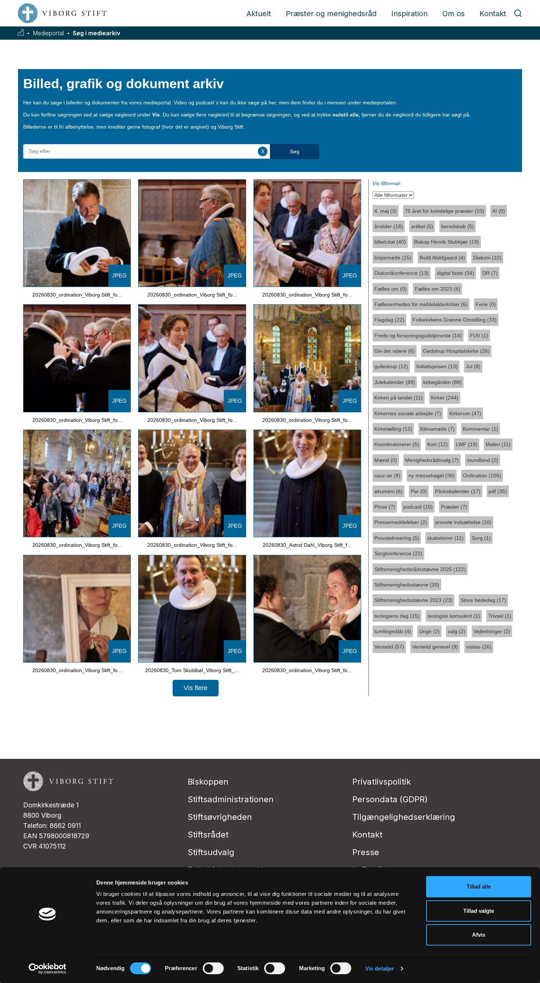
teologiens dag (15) (397, 616)
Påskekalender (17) (457, 491)
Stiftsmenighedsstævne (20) (406, 585)
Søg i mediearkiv (96, 33)
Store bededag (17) (483, 600)
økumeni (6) (388, 491)
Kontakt (492, 13)
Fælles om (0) (390, 289)
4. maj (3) (385, 211)
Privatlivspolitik (381, 781)
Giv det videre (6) (394, 351)
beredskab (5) (457, 226)
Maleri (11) (498, 444)
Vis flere (196, 688)
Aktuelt (258, 13)
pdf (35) (498, 491)
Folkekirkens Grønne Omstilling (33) (455, 320)
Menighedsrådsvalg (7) (432, 460)
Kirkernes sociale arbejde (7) (407, 413)
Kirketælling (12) (393, 429)
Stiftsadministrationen (231, 799)
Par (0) (419, 491)
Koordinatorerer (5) (396, 444)
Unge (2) (429, 631)
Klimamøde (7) (437, 429)
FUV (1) (479, 335)
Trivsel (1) (499, 616)
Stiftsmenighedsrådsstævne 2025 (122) (420, 569)
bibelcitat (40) (390, 242)
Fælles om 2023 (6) (437, 289)
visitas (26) (479, 647)
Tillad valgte (478, 911)
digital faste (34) (455, 273)
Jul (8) (473, 366)
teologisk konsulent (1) (454, 616)
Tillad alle (479, 886)
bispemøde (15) (392, 258)
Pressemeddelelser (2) (400, 522)
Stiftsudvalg (211, 852)
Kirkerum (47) (465, 413)
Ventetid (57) (389, 647)
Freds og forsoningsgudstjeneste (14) (418, 335)
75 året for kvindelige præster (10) (444, 211)
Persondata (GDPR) (390, 799)
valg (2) (456, 631)
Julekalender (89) (394, 382)
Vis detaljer (379, 968)
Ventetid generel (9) (435, 647)
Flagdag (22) (389, 320)
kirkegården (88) (442, 382)
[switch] (213, 968)
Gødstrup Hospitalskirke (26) (456, 351)
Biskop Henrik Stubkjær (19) (446, 242)
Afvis (478, 935)
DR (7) (490, 273)
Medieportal (48, 33)
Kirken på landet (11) (398, 398)
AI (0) (498, 211)
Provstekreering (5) (396, 538)
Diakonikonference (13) (401, 273)
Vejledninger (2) (492, 631)
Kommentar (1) (480, 429)
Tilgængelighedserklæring (403, 816)
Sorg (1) (481, 538)
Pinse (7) (384, 507)
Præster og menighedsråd (331, 13)
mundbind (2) (482, 460)
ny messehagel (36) (431, 475)
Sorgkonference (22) (398, 553)
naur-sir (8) (387, 475)
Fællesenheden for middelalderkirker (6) (421, 304)
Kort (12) (437, 444)
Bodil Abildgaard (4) (442, 258)
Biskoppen (208, 781)
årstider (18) (388, 226)
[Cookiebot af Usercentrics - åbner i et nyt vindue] (47, 968)
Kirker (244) (444, 398)
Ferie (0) (486, 304)
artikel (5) (422, 226)
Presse (365, 852)
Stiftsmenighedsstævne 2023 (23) (413, 600)
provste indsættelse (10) (463, 522)
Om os (453, 13)
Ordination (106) (482, 475)
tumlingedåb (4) (392, 631)
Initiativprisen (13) (437, 366)
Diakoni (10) (487, 258)
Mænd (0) (385, 460)
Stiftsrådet (208, 834)
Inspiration (409, 13)
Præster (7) (454, 507)
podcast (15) (418, 507)
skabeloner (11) (445, 538)
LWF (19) (467, 444)
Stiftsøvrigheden (220, 816)
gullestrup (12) (391, 366)
